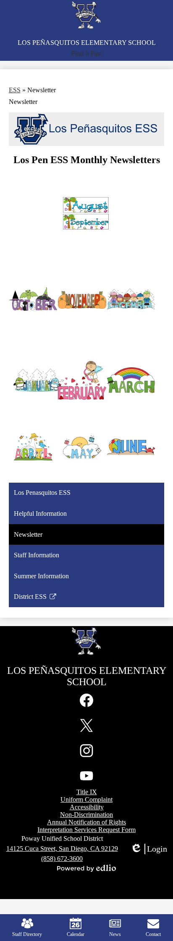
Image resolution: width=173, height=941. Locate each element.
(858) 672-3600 (62, 858)
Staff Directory (27, 934)
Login (148, 849)
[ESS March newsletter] (131, 380)
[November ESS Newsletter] (82, 299)
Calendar (75, 934)
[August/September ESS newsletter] (82, 214)
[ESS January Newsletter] (33, 380)
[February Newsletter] (82, 380)
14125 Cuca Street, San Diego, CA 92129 (62, 848)
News (115, 934)
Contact (153, 934)
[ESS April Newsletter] (33, 446)
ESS (15, 90)
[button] (86, 54)
